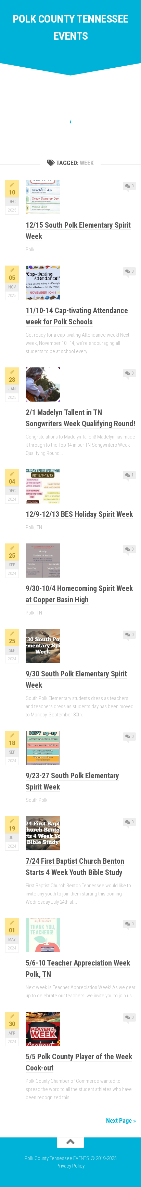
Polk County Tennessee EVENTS (70, 27)
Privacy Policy (70, 1166)
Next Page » (121, 1120)
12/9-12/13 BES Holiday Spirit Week (79, 514)
